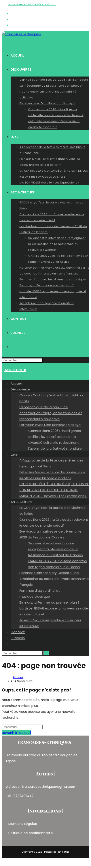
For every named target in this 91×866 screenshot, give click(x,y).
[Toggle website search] (12, 643)
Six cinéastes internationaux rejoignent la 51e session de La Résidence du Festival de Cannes (55, 549)
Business (18, 638)
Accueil (16, 383)
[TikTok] (12, 25)
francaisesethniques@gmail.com (32, 4)
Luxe (14, 454)
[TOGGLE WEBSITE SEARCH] (12, 347)
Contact (18, 632)
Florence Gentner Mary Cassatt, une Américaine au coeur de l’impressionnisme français (54, 578)
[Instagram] (12, 19)
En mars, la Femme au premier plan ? (49, 602)
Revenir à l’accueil (16, 732)
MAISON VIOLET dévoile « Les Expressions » (53, 496)
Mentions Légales (23, 823)
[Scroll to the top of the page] (3, 861)
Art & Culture (21, 501)
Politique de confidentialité (30, 832)
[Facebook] (12, 13)
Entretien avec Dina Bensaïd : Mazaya (50, 424)
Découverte (20, 389)
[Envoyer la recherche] (46, 653)
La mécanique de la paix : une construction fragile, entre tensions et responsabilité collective (50, 413)
